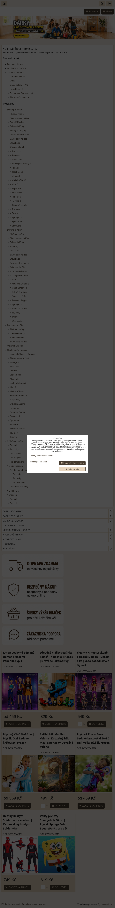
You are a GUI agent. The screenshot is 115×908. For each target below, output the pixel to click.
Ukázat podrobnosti (38, 462)
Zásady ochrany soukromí (41, 456)
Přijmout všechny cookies (72, 463)
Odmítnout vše (72, 469)
